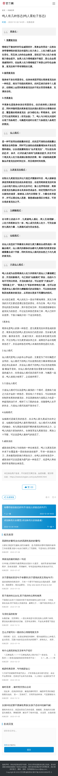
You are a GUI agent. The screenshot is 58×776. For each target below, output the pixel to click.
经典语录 (30, 22)
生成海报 (10, 497)
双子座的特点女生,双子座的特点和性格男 (21, 595)
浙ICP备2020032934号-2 (42, 772)
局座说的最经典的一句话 (14, 559)
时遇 (4, 22)
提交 (29, 749)
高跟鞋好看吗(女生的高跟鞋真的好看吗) (21, 540)
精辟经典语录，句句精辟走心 (16, 668)
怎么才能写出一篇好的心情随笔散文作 (20, 632)
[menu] (54, 3)
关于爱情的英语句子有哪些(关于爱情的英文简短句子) (27, 577)
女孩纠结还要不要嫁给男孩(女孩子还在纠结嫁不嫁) (26, 705)
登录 (5, 745)
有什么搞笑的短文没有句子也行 (17, 650)
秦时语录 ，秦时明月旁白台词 (16, 687)
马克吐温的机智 (9, 614)
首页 (3, 10)
